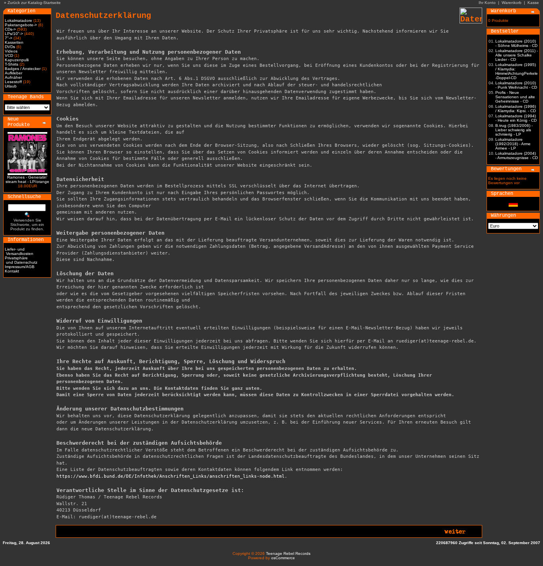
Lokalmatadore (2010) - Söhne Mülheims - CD (516, 43)
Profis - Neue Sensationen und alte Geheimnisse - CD (515, 96)
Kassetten (14, 42)
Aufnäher (13, 77)
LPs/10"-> (14, 33)
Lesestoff (13, 82)
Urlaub (11, 86)
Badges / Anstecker (23, 68)
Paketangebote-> (21, 25)
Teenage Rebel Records (288, 553)
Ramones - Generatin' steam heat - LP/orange (27, 179)
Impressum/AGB (20, 267)
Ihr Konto (487, 2)
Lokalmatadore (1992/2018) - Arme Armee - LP (513, 143)
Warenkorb (512, 2)
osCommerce (283, 558)
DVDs (10, 47)
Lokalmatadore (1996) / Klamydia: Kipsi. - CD (515, 108)
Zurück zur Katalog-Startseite (34, 2)
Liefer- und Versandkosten (19, 251)
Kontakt (12, 271)
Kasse (533, 2)
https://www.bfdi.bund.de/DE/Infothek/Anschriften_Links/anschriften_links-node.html (170, 476)
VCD (9, 55)
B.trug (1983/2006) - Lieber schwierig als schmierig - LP (514, 129)
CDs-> (10, 29)
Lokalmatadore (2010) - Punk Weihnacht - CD (516, 85)
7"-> (8, 38)
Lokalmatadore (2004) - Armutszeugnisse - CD (516, 155)
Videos (11, 51)
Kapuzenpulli (17, 60)
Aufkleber (13, 73)
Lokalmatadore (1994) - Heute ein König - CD (516, 118)
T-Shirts (11, 64)
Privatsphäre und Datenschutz (21, 260)
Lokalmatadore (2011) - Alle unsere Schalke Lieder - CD (516, 55)
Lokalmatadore (18, 20)
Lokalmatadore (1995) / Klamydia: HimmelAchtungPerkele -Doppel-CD (516, 71)
